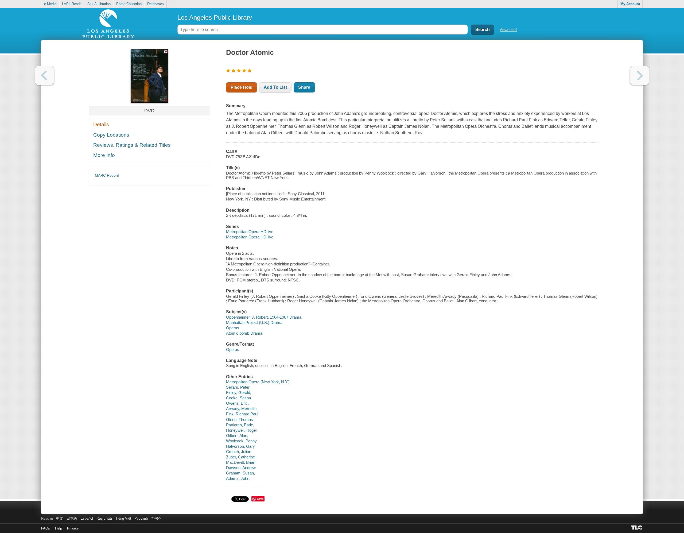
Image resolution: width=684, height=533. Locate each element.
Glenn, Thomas (239, 419)
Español (86, 518)
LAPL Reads (71, 4)
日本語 (72, 518)
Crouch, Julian (238, 451)
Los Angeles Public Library (214, 17)
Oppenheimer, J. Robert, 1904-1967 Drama (263, 317)
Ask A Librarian (99, 4)
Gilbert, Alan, (237, 435)
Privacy (73, 528)
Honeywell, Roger (241, 430)
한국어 (156, 518)
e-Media (50, 4)
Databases (155, 4)
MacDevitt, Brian (240, 462)
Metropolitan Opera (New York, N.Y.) (258, 382)
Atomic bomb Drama (244, 333)
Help (58, 528)
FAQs (45, 528)
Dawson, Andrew (241, 467)
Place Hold (241, 87)
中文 (59, 518)
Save (260, 499)
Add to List (275, 87)
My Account (630, 4)
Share (304, 87)
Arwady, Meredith (241, 408)
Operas (232, 328)
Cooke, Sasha (238, 398)
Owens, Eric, (237, 403)
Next (639, 75)
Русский (141, 518)
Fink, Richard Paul (242, 414)
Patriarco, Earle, (240, 425)
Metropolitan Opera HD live (249, 231)
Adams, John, (238, 478)
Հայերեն (104, 518)
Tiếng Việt (123, 518)
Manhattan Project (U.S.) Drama (254, 322)
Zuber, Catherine (240, 457)
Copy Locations (111, 135)
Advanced (508, 30)
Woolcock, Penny (241, 441)
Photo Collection (129, 4)
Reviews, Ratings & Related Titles (132, 145)
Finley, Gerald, (238, 392)
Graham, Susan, (240, 473)
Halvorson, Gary (240, 446)
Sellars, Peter (238, 387)
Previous (44, 75)
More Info (104, 155)
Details (101, 124)
